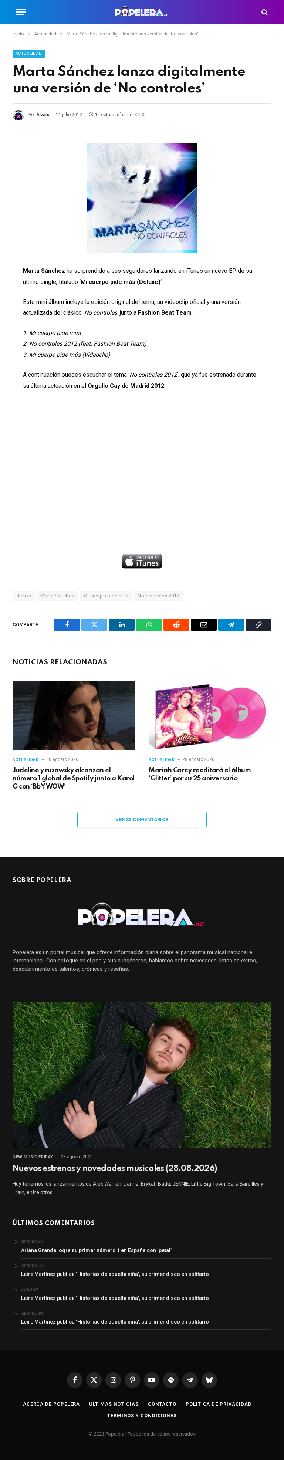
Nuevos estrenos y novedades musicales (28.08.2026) (115, 1169)
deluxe (23, 596)
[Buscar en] (264, 12)
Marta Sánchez (57, 596)
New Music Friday (33, 1157)
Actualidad (29, 53)
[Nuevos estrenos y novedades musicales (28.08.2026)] (142, 1075)
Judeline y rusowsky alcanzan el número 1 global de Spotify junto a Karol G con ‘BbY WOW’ (74, 778)
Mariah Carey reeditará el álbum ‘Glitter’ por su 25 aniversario (200, 774)
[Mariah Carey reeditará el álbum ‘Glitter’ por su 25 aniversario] (210, 715)
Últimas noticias (114, 1404)
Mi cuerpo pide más (105, 596)
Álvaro (43, 114)
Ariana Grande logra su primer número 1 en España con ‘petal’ (96, 1250)
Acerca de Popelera (51, 1404)
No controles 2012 (158, 596)
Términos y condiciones (142, 1415)
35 (144, 114)
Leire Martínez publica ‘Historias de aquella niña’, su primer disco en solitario (115, 1274)
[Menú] (21, 12)
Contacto (162, 1404)
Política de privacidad (219, 1404)
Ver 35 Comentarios (141, 819)
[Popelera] (142, 12)
